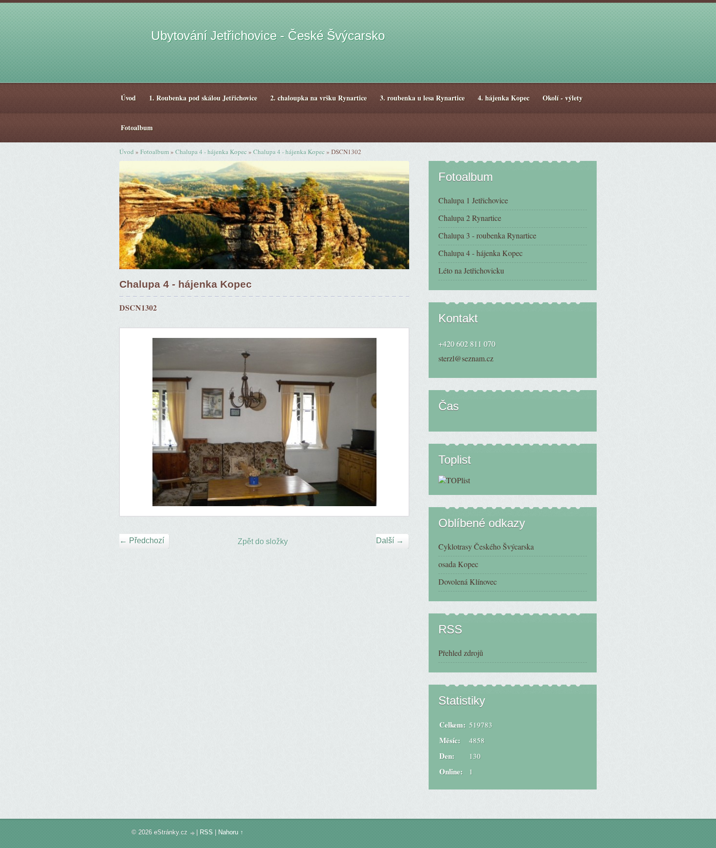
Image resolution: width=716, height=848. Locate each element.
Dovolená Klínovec (467, 581)
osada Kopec (458, 564)
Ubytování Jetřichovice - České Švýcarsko (268, 35)
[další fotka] (393, 422)
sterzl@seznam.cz (465, 358)
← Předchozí (141, 540)
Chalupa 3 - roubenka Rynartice (487, 235)
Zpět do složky (263, 541)
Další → (390, 540)
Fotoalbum (154, 151)
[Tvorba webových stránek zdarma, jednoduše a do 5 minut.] (192, 833)
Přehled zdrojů (460, 653)
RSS (206, 832)
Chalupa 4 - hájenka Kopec (211, 151)
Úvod (126, 151)
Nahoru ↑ (231, 832)
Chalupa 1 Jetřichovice (473, 200)
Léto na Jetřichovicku (471, 270)
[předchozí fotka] (136, 422)
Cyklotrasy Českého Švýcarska (486, 546)
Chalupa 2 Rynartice (469, 218)
